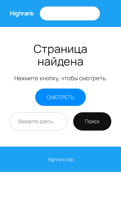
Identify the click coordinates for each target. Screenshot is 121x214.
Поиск (92, 121)
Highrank (22, 13)
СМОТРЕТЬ (60, 97)
